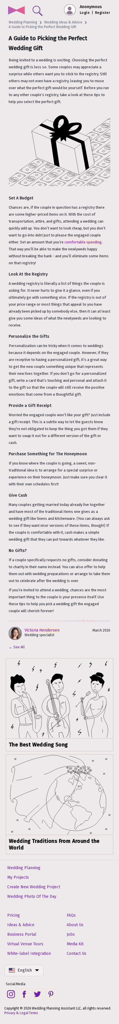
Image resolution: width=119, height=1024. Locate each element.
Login (85, 13)
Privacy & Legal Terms (21, 1013)
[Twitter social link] (37, 994)
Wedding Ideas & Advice (63, 22)
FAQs (71, 915)
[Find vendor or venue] (36, 9)
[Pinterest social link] (51, 994)
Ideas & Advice (20, 924)
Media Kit (75, 944)
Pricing (13, 915)
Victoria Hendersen (42, 630)
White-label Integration (29, 953)
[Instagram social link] (11, 994)
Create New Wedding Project (33, 886)
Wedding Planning (23, 22)
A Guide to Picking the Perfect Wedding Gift (42, 27)
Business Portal (21, 934)
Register (102, 13)
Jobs (71, 934)
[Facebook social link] (24, 994)
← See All (17, 647)
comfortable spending (83, 242)
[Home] (16, 10)
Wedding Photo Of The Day (31, 896)
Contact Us (76, 953)
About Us (75, 924)
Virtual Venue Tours (25, 944)
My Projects (18, 877)
